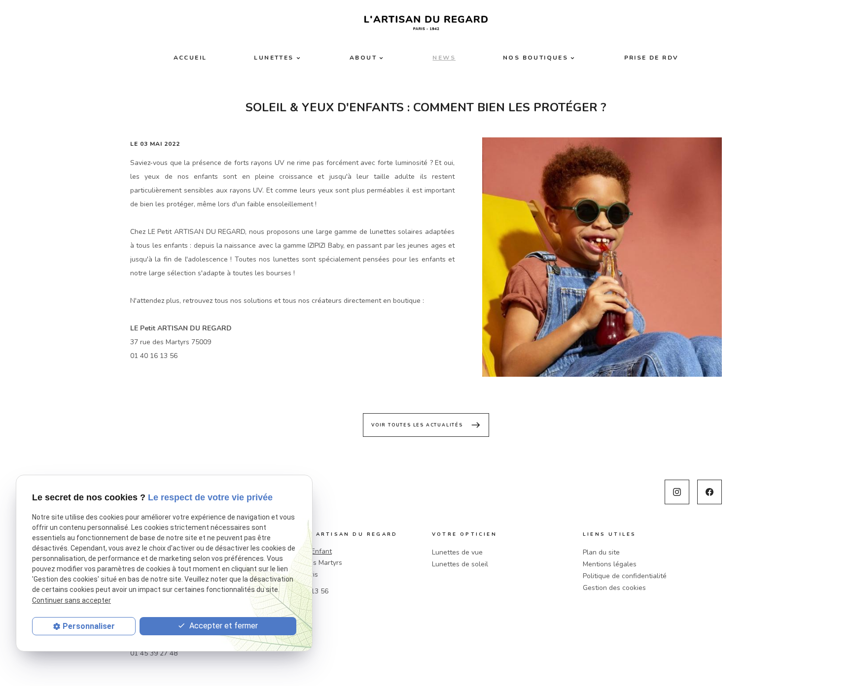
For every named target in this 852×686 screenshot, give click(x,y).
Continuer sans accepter (71, 600)
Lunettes (273, 58)
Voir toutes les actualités (426, 425)
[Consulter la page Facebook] (709, 492)
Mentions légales (610, 564)
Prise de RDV (651, 58)
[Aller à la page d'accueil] (426, 23)
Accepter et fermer (222, 625)
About (363, 58)
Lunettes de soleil (460, 564)
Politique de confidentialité (625, 576)
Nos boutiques (535, 58)
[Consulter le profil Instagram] (677, 492)
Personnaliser (89, 626)
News (444, 58)
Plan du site (601, 552)
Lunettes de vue (457, 552)
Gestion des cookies (614, 587)
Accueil (190, 58)
